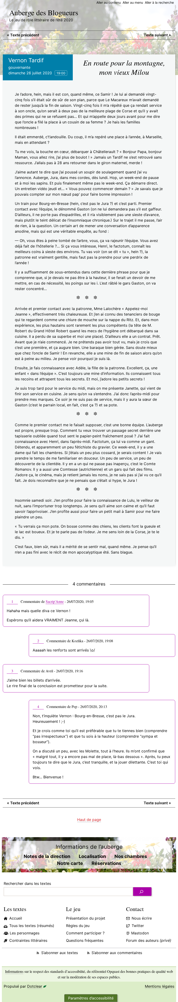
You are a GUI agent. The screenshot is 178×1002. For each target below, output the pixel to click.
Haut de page (89, 819)
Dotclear (34, 986)
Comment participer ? (85, 933)
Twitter (138, 925)
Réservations (106, 863)
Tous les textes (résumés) (31, 925)
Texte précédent (23, 35)
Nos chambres (130, 856)
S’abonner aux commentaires (117, 952)
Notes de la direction (47, 856)
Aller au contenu (108, 2)
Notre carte (70, 863)
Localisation (92, 856)
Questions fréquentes (84, 940)
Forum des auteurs (148, 940)
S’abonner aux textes (59, 952)
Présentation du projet (85, 918)
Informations (14, 971)
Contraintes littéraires (28, 940)
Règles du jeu (77, 925)
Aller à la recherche (159, 2)
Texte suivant (157, 35)
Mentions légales (159, 986)
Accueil (15, 918)
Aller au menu (133, 2)
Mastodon (140, 933)
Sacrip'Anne (55, 601)
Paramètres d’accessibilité (91, 998)
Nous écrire (142, 918)
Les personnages (24, 933)
